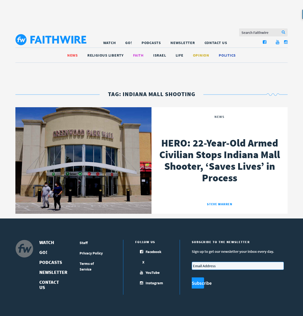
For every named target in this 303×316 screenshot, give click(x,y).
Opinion (201, 55)
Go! (128, 42)
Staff (84, 242)
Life (179, 55)
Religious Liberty (105, 55)
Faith (138, 55)
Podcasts (151, 42)
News (72, 55)
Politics (227, 55)
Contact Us (216, 42)
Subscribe (198, 283)
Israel (159, 55)
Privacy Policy (91, 253)
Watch (109, 42)
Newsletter (182, 42)
